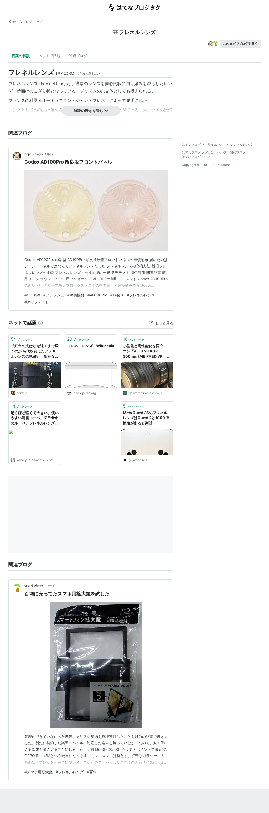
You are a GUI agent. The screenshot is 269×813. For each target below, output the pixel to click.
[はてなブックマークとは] (40, 322)
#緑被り (117, 295)
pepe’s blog (32, 154)
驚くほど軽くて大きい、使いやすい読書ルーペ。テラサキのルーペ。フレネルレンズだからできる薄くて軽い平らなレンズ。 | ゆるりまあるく (35, 418)
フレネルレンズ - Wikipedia (90, 345)
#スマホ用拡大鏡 (38, 772)
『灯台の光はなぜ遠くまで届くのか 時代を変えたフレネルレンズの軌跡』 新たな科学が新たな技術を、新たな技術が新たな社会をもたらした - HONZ (35, 351)
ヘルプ (222, 152)
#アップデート (36, 302)
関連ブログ (78, 55)
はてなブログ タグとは (198, 152)
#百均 (92, 772)
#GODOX (32, 295)
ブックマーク (22, 339)
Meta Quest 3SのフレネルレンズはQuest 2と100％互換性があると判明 (146, 417)
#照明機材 (75, 295)
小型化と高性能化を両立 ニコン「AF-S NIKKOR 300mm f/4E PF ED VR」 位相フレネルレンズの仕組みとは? (147, 351)
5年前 (51, 586)
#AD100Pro (97, 295)
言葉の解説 (21, 55)
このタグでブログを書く (240, 43)
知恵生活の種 (33, 586)
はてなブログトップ (196, 157)
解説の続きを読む (88, 110)
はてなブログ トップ (27, 22)
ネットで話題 (49, 55)
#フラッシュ (53, 295)
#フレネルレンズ (141, 295)
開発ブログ (238, 152)
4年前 (49, 154)
